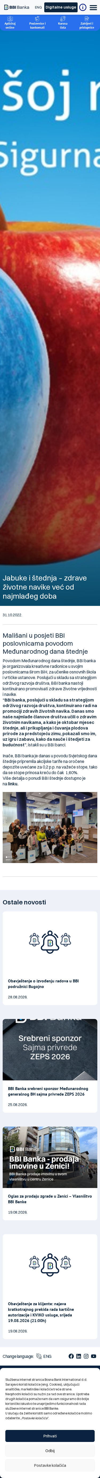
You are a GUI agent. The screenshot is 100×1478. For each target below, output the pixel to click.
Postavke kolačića (50, 1465)
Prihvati (50, 1435)
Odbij (50, 1450)
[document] (50, 739)
